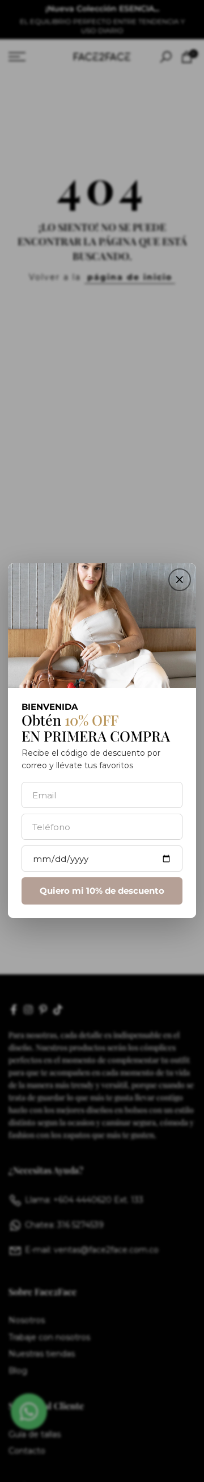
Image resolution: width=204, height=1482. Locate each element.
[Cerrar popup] (179, 579)
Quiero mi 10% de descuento (102, 891)
